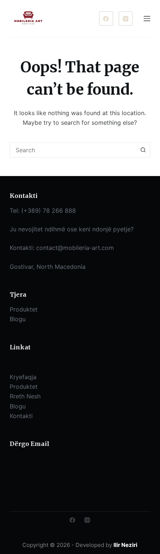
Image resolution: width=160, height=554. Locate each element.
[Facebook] (106, 19)
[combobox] (73, 150)
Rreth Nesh (25, 396)
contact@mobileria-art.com (75, 247)
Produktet (24, 386)
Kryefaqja (23, 377)
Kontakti (21, 416)
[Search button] (143, 150)
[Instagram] (126, 19)
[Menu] (147, 18)
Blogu (18, 406)
